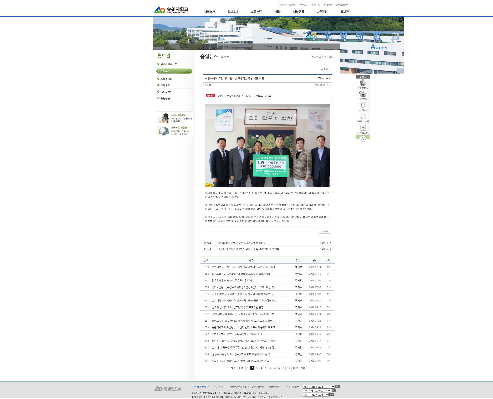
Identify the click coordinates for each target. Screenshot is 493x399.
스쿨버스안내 (275, 386)
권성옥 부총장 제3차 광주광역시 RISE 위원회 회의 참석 (241, 354)
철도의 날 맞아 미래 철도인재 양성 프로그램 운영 (237, 307)
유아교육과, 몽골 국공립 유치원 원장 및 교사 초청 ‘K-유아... (243, 320)
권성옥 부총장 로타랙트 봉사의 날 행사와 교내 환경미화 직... (244, 294)
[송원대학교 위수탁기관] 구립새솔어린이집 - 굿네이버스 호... (244, 314)
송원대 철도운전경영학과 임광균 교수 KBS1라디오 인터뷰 (249, 249)
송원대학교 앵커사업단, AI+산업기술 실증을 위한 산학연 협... (244, 300)
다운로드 (258, 95)
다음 (295, 368)
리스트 (324, 69)
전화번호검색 (292, 386)
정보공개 (218, 386)
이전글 (207, 243)
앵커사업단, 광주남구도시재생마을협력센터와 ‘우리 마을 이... (244, 287)
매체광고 (165, 85)
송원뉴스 (165, 71)
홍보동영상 (166, 78)
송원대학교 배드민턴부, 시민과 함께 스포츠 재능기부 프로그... (244, 327)
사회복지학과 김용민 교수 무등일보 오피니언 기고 (238, 334)
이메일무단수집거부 (236, 386)
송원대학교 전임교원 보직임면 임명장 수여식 (242, 243)
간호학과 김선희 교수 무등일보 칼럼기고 (233, 280)
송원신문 (165, 98)
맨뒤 (303, 368)
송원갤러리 (166, 91)
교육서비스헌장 (169, 63)
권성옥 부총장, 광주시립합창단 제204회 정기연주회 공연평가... (245, 340)
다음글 (207, 249)
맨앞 (233, 368)
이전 (241, 368)
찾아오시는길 (257, 386)
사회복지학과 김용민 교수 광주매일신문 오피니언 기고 (240, 360)
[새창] (278, 12)
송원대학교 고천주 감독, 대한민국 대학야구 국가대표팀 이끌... (244, 267)
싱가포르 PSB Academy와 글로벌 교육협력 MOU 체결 (241, 273)
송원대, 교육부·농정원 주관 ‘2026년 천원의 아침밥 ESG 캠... (244, 347)
